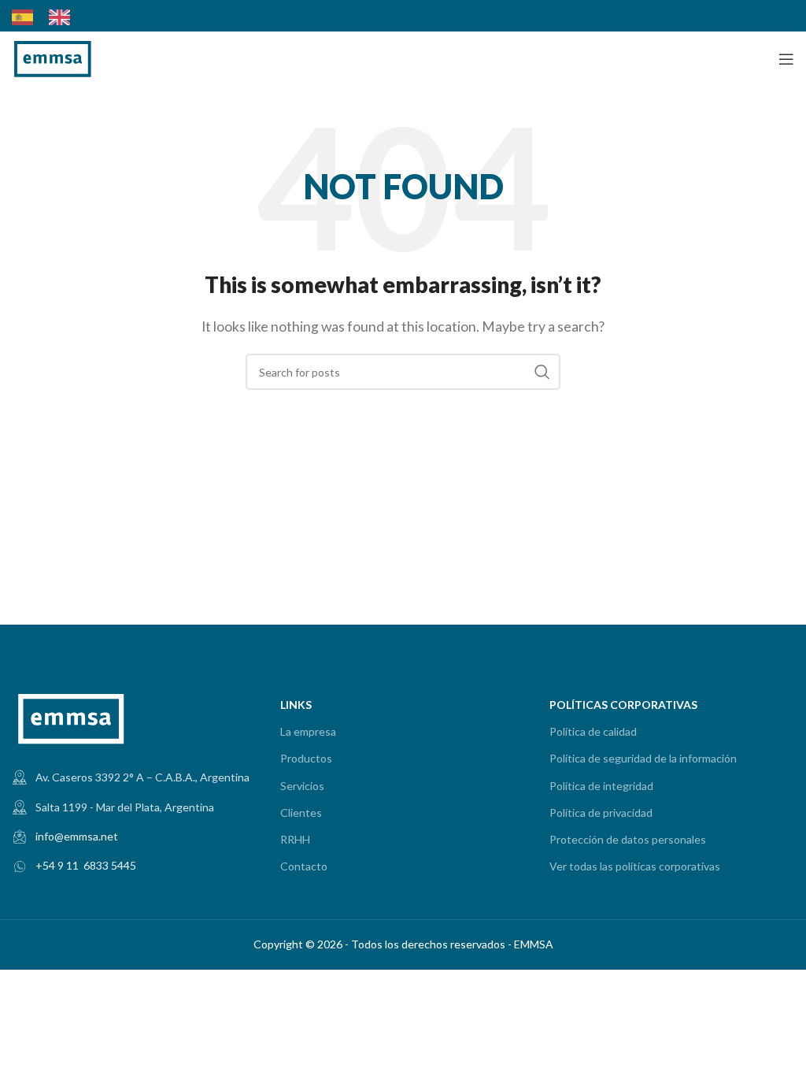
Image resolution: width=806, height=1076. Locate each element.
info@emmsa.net (76, 836)
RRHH (295, 839)
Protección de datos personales (627, 839)
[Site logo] (53, 57)
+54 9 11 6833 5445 (85, 865)
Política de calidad (593, 731)
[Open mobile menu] (786, 59)
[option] (63, 17)
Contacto (303, 866)
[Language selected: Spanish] (49, 17)
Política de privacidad (601, 812)
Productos (306, 758)
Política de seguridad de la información (643, 758)
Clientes (301, 812)
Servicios (302, 785)
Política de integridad (601, 785)
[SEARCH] (542, 372)
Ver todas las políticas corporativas (634, 866)
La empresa (308, 731)
